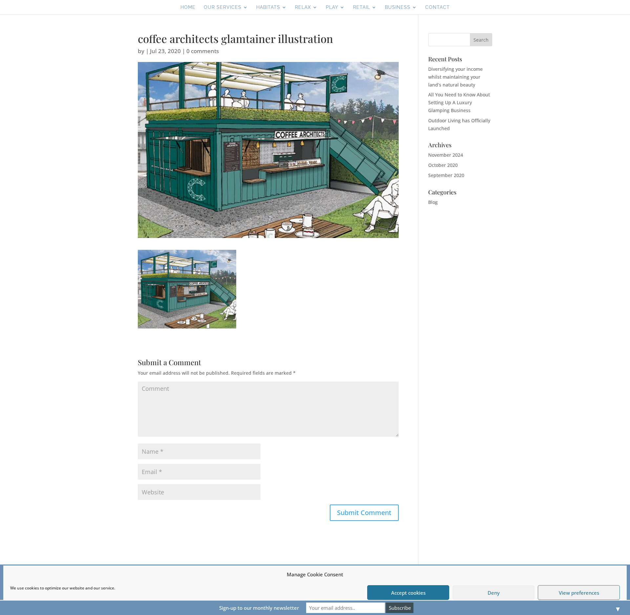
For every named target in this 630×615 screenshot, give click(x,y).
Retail (361, 7)
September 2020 (446, 175)
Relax (303, 7)
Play (332, 7)
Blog (433, 202)
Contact (437, 7)
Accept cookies (408, 592)
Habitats (268, 7)
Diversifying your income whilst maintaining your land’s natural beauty (455, 77)
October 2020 (443, 165)
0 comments (202, 51)
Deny (494, 592)
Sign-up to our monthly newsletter (259, 608)
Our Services (223, 7)
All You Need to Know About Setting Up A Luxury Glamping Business (459, 102)
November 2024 (445, 155)
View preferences (579, 592)
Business (397, 7)
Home (188, 7)
